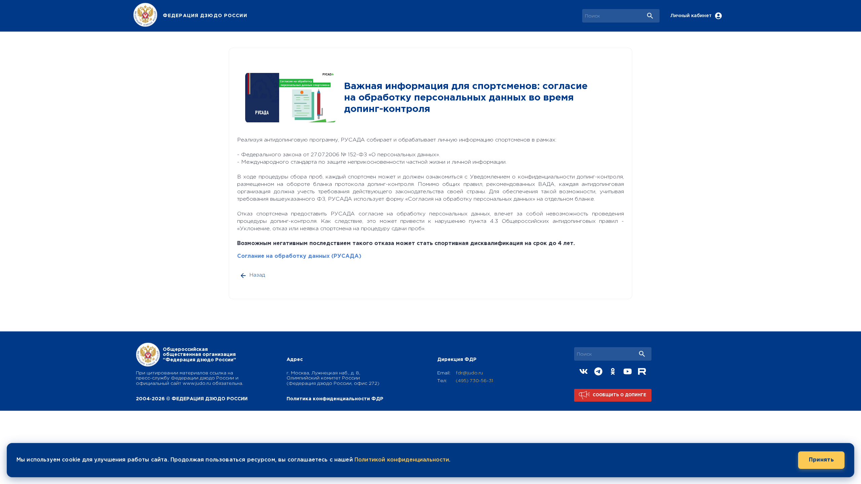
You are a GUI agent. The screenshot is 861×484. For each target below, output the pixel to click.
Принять (821, 459)
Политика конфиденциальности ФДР (335, 399)
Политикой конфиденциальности (401, 459)
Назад (257, 275)
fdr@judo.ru (469, 373)
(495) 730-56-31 (474, 381)
